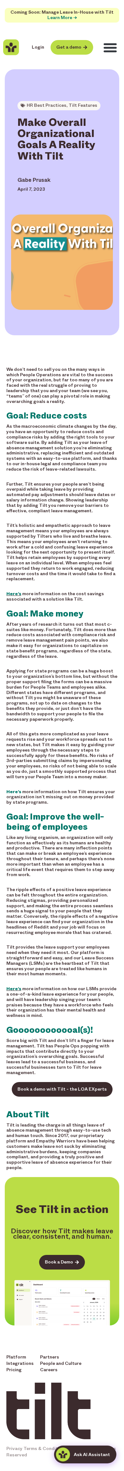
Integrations (20, 1363)
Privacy (14, 1448)
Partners (49, 1357)
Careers (49, 1369)
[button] (110, 47)
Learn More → (62, 17)
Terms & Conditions (45, 1448)
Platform (16, 1357)
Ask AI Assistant (92, 1454)
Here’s (13, 593)
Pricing (14, 1369)
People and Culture (60, 1363)
